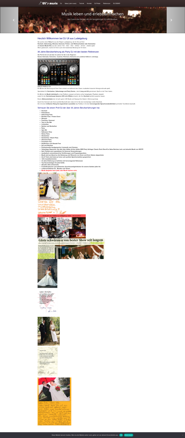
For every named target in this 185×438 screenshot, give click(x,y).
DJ (61, 3)
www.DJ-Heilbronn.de (44, 86)
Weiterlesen (128, 435)
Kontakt (89, 3)
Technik (81, 3)
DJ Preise (97, 3)
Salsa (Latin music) (70, 3)
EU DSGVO (116, 3)
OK (121, 435)
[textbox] (92, 140)
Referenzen (106, 3)
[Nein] (183, 435)
